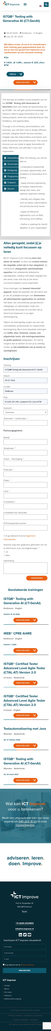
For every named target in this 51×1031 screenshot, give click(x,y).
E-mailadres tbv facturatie (15, 512)
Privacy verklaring (27, 965)
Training (7, 365)
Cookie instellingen (21, 1020)
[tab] (10, 158)
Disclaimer (34, 1020)
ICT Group (38, 1024)
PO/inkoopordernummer (15, 523)
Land (6, 491)
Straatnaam (9, 448)
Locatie (7, 386)
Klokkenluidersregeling (12, 999)
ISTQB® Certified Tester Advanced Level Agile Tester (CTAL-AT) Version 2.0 (24, 668)
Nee (8, 555)
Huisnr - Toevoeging (13, 459)
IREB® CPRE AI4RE (18, 633)
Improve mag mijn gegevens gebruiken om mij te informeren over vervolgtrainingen (25, 546)
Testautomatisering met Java (25, 729)
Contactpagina (25, 825)
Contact (7, 986)
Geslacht (8, 408)
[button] (25, 4)
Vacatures (8, 996)
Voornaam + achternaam (15, 418)
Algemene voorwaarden (33, 1016)
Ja (7, 552)
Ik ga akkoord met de (19, 965)
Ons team (8, 992)
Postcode (8, 469)
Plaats (7, 480)
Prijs (5, 397)
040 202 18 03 (28, 821)
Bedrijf (6, 437)
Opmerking (9, 560)
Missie (6, 989)
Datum (7, 376)
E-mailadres (9, 502)
